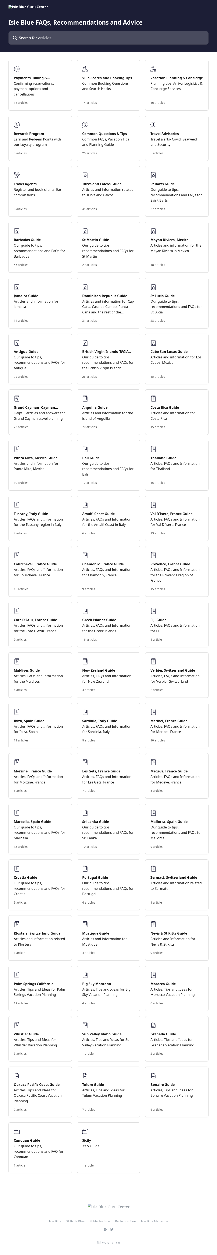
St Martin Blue (100, 1221)
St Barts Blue (75, 1221)
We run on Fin (111, 1242)
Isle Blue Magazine (154, 1221)
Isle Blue (55, 1221)
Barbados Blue (125, 1221)
